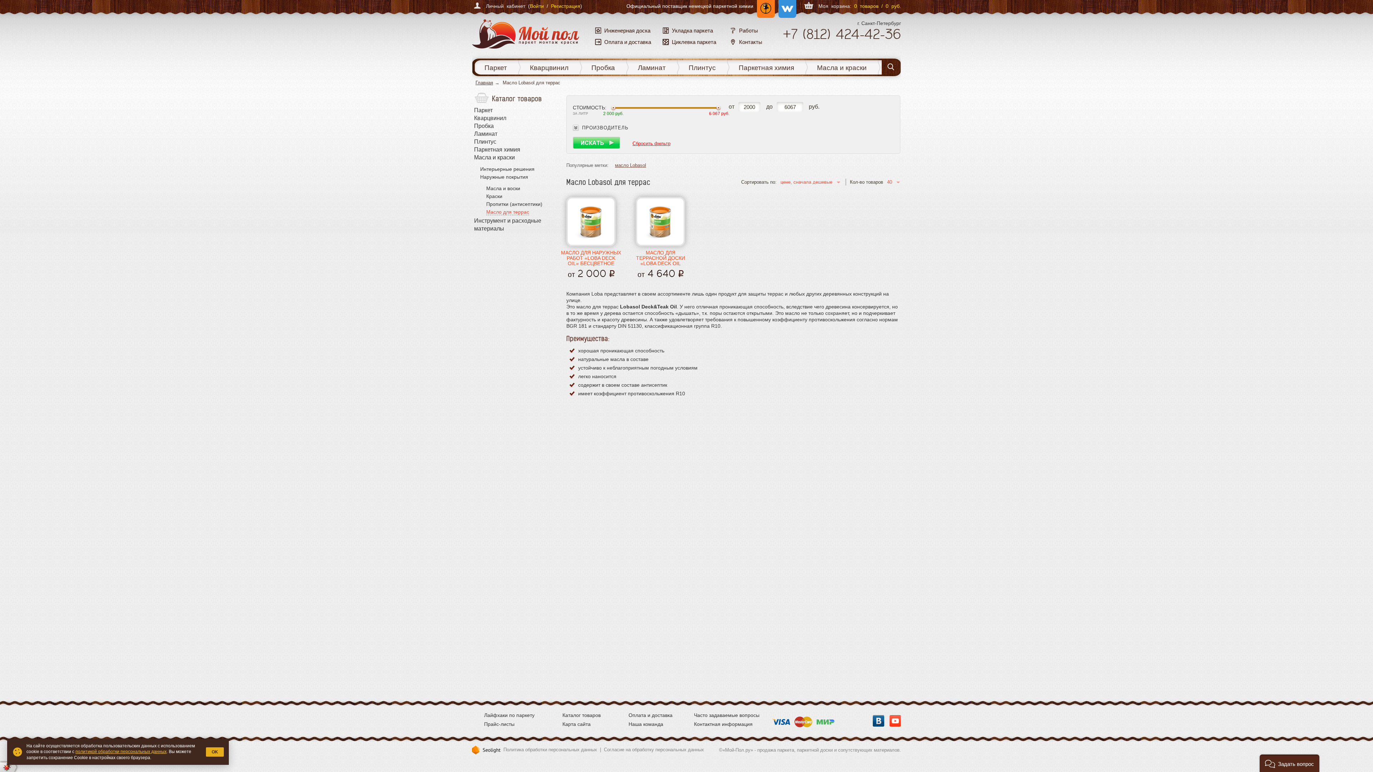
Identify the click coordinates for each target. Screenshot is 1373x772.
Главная (484, 82)
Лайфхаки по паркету (509, 715)
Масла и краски (842, 67)
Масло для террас (507, 212)
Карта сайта (576, 724)
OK (215, 751)
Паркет (495, 67)
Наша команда (646, 724)
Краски (494, 196)
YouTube (895, 721)
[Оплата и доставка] (803, 720)
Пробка (603, 67)
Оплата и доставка (651, 715)
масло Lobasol (630, 165)
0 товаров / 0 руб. (877, 6)
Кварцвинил (549, 67)
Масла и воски (503, 188)
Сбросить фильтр (651, 143)
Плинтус (702, 67)
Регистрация (565, 6)
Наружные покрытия (504, 177)
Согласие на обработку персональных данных (654, 749)
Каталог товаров (581, 715)
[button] (1289, 763)
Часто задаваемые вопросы (726, 715)
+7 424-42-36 (842, 33)
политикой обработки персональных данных (121, 751)
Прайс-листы (499, 724)
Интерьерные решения (507, 169)
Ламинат (652, 67)
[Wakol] (785, 6)
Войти (537, 6)
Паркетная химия (766, 67)
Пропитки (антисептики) (514, 204)
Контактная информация (723, 724)
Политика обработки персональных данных (550, 749)
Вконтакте (878, 721)
